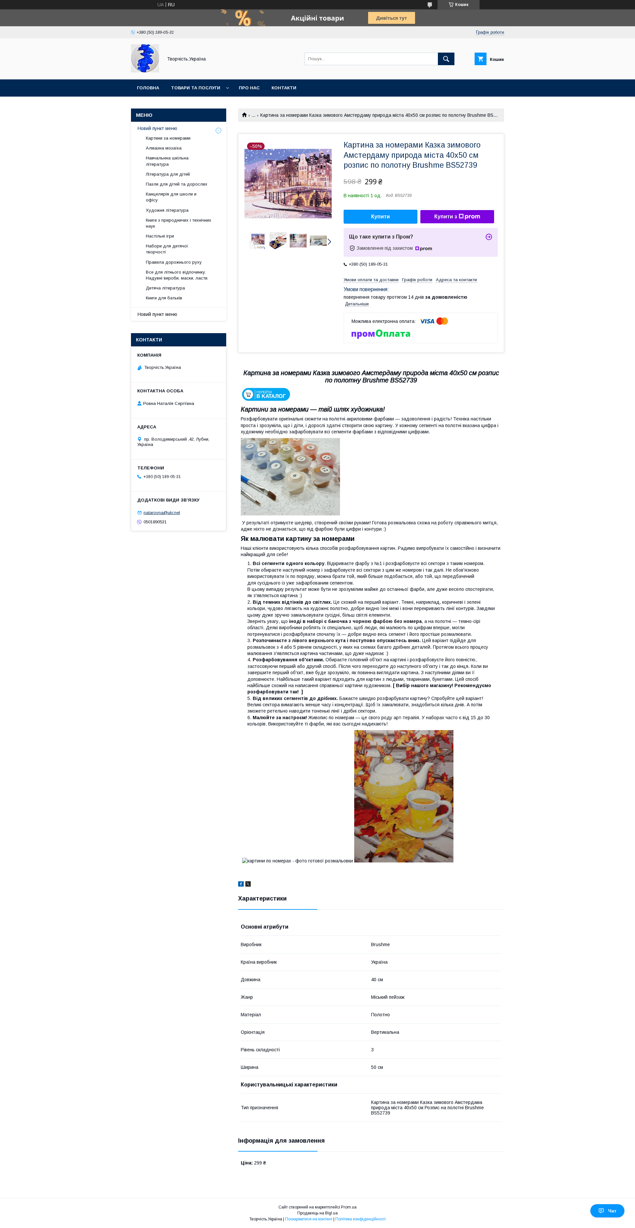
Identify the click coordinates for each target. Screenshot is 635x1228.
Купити (380, 216)
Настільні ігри (160, 236)
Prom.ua (349, 1207)
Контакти (284, 87)
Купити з (445, 216)
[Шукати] (446, 59)
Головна (148, 87)
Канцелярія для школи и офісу (171, 197)
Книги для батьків (164, 297)
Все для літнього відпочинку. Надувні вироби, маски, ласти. (177, 275)
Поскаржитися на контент (308, 1219)
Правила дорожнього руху (174, 262)
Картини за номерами (168, 138)
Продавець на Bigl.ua (317, 1213)
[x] (248, 885)
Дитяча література (165, 287)
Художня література (167, 210)
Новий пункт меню (157, 128)
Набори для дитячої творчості (167, 248)
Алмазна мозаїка (164, 148)
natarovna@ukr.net (162, 512)
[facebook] (241, 885)
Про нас (249, 87)
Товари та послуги (195, 87)
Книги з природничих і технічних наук (178, 223)
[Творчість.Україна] (145, 70)
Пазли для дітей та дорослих (176, 184)
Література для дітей (168, 174)
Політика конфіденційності (360, 1219)
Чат (612, 1210)
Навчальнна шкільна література (167, 160)
